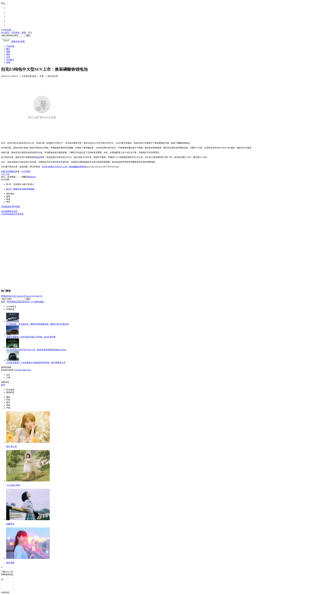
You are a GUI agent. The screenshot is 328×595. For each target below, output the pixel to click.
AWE (13, 296)
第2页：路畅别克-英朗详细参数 (20, 189)
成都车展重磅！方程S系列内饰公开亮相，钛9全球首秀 (30, 337)
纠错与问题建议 (8, 171)
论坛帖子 (10, 60)
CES (40, 296)
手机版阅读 (6, 206)
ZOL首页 (5, 32)
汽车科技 (15, 32)
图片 (8, 49)
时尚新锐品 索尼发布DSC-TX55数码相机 (25, 302)
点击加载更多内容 (9, 211)
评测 (8, 62)
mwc (28, 296)
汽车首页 (19, 214)
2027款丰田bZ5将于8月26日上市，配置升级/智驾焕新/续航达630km (36, 350)
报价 (8, 54)
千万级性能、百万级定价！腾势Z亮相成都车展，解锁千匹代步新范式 (37, 324)
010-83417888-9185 (22, 370)
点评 (8, 57)
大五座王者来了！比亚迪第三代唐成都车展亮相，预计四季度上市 (36, 362)
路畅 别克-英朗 (18, 41)
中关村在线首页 (8, 214)
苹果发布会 (6, 296)
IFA (25, 296)
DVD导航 (26, 171)
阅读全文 (32, 177)
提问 (3, 385)
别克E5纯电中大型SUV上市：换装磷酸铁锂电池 (63, 167)
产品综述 (10, 46)
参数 (8, 52)
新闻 (24, 32)
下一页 (6, 174)
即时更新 (16, 206)
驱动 (38, 157)
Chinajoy (19, 296)
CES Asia (34, 296)
